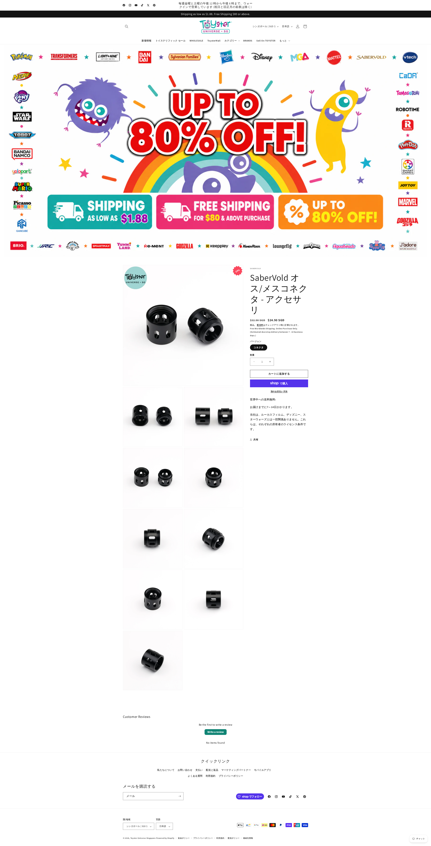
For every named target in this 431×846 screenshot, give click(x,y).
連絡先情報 (248, 838)
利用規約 (211, 775)
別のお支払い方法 (279, 391)
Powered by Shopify (165, 838)
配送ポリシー (234, 838)
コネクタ (259, 347)
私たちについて (165, 769)
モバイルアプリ (262, 769)
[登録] (179, 796)
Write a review (215, 732)
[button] (126, 26)
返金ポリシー (184, 838)
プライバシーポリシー (231, 775)
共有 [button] (255, 439)
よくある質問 (195, 775)
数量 (252, 355)
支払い (199, 769)
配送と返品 (212, 769)
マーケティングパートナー (236, 769)
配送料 (260, 325)
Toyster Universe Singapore (143, 838)
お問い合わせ (185, 769)
